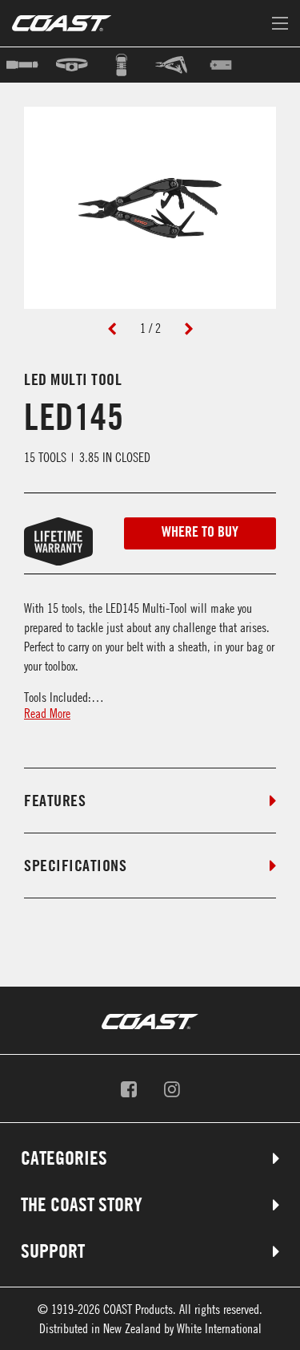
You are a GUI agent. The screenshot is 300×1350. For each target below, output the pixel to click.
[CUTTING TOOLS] (173, 65)
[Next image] (189, 328)
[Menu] (280, 23)
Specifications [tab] (75, 865)
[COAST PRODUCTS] (61, 23)
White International (219, 1328)
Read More (47, 713)
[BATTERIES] (223, 65)
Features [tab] (55, 800)
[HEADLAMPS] (74, 65)
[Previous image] (112, 328)
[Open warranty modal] (37, 533)
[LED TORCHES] (25, 65)
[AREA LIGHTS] (124, 65)
